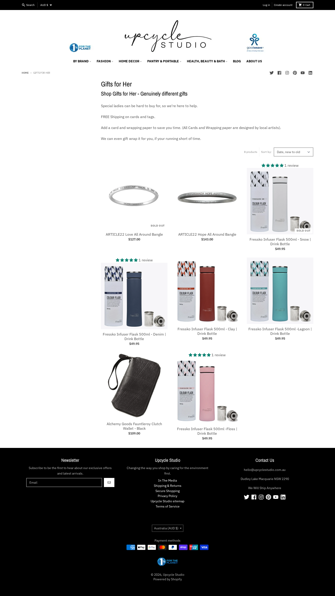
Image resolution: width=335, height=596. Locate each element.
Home (25, 72)
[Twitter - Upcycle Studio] (272, 73)
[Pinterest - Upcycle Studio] (295, 73)
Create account (283, 5)
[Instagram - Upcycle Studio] (287, 73)
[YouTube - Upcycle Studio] (303, 73)
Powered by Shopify (167, 579)
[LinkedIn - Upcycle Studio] (310, 73)
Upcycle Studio (173, 575)
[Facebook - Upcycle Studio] (279, 73)
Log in (266, 5)
